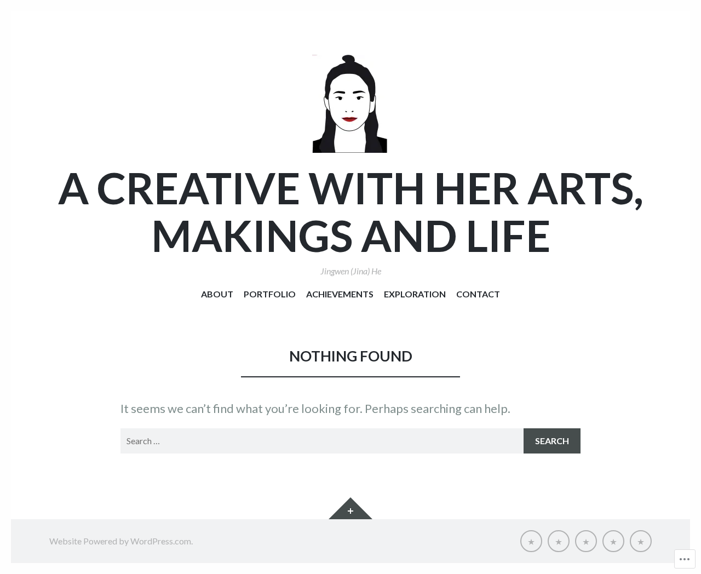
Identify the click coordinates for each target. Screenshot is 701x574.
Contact (478, 294)
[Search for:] (350, 441)
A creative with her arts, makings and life (350, 211)
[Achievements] (586, 541)
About (217, 294)
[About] (531, 541)
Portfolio (270, 294)
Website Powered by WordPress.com (120, 541)
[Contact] (641, 541)
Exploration (415, 294)
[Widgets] (350, 508)
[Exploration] (613, 541)
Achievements (340, 294)
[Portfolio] (559, 541)
